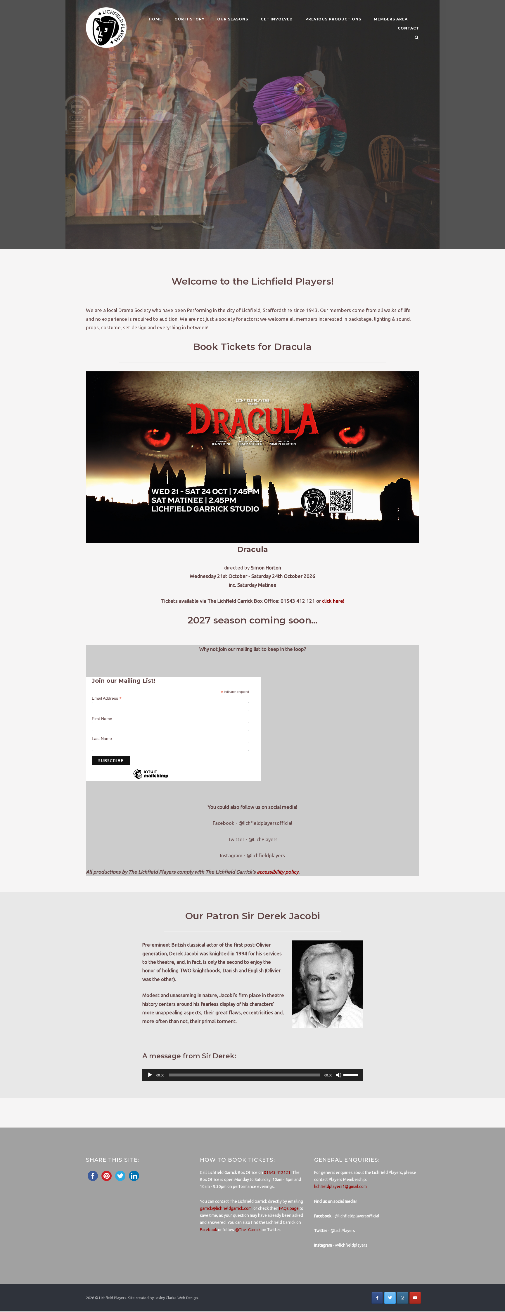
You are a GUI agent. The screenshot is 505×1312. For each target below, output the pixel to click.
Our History (189, 19)
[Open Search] (416, 37)
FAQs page (289, 1208)
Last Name (102, 738)
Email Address (107, 698)
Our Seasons (232, 19)
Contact (408, 28)
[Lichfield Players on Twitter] (390, 1298)
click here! (333, 601)
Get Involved (277, 19)
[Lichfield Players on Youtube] (415, 1298)
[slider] (351, 1074)
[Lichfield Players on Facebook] (377, 1298)
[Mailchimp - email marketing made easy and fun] (151, 778)
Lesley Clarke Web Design (176, 1298)
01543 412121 (277, 1172)
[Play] (150, 1075)
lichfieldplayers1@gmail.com (340, 1186)
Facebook (208, 1229)
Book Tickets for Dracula (252, 346)
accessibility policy (277, 871)
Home (155, 19)
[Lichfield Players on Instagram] (402, 1298)
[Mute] (339, 1075)
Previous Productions (333, 19)
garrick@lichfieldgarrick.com (226, 1208)
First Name (102, 718)
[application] (252, 1075)
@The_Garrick (248, 1229)
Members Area (391, 19)
